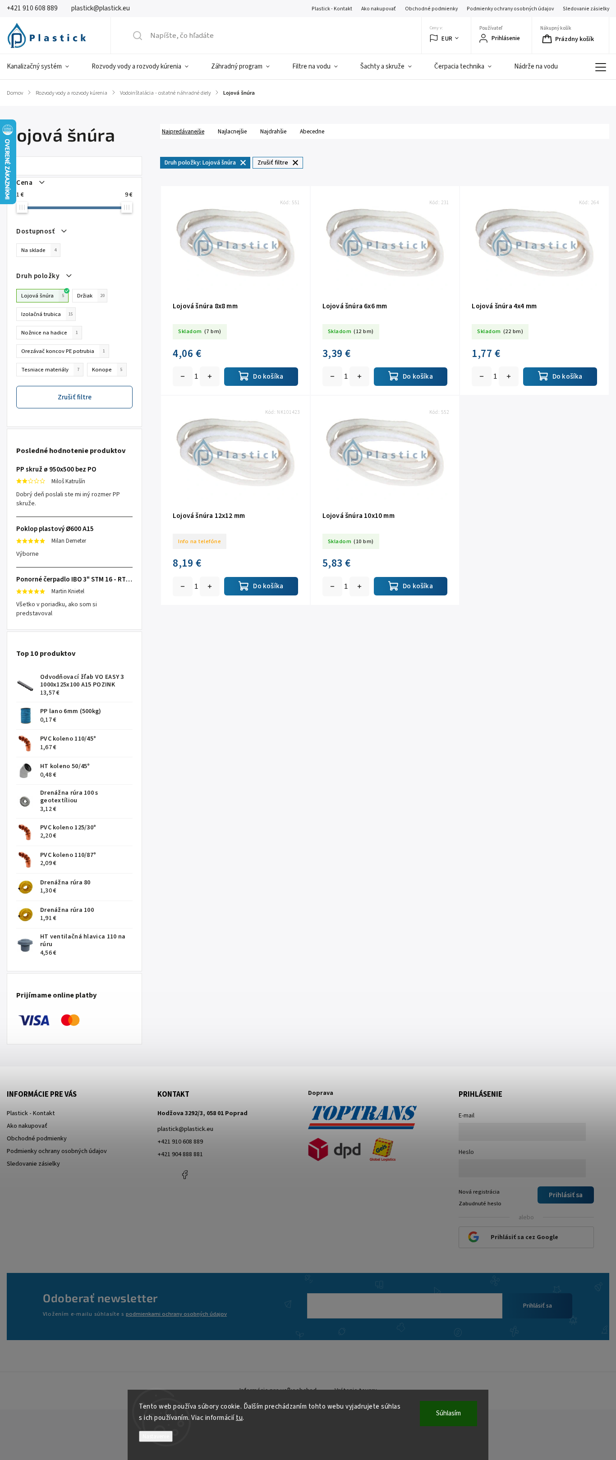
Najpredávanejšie (183, 131)
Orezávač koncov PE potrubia (63, 351)
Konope (107, 370)
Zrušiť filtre (75, 397)
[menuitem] (43, 66)
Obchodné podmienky (431, 9)
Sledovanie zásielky (586, 9)
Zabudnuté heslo (480, 1203)
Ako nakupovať (378, 9)
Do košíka (210, 376)
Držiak (91, 296)
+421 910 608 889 (180, 1141)
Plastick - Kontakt (332, 9)
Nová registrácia (479, 1192)
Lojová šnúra (42, 296)
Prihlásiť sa (537, 1305)
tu (239, 1418)
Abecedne (312, 131)
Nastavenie (156, 1436)
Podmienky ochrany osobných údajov (510, 9)
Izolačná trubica (47, 314)
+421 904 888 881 (180, 1154)
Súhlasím (448, 1413)
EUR (447, 38)
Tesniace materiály (50, 370)
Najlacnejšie (232, 131)
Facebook (184, 1174)
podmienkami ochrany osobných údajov (176, 1314)
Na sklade (38, 250)
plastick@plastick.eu (185, 1129)
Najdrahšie (273, 131)
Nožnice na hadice (49, 333)
